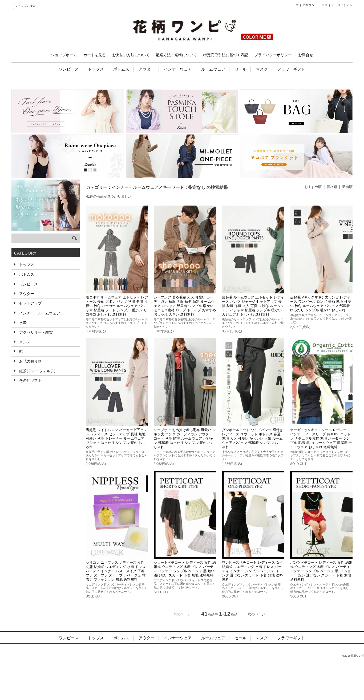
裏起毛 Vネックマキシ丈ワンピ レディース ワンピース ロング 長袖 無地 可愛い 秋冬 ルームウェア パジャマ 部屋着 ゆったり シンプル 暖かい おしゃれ (320, 303)
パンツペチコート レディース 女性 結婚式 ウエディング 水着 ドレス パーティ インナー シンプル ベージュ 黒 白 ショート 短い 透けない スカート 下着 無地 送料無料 (321, 571)
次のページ (256, 614)
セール (240, 69)
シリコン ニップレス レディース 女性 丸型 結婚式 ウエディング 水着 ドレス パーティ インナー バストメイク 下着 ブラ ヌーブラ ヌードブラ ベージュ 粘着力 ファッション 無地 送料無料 (115, 571)
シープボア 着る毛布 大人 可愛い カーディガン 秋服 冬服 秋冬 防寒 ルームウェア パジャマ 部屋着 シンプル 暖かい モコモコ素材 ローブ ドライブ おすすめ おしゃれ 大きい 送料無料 (185, 305)
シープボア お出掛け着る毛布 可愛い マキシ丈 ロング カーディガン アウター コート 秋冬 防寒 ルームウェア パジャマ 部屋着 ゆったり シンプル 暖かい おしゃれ (185, 438)
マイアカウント (307, 5)
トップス (96, 69)
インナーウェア (178, 69)
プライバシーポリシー (273, 55)
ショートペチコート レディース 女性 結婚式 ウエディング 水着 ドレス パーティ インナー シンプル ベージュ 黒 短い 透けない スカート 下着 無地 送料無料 (185, 568)
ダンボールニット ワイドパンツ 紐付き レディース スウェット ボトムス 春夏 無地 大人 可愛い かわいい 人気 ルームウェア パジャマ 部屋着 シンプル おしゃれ (252, 438)
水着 (22, 323)
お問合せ (305, 55)
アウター (147, 69)
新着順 (347, 187)
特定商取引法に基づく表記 (225, 55)
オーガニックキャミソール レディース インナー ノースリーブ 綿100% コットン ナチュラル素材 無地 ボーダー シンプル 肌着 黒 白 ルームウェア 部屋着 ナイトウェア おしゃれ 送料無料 (321, 438)
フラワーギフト (291, 69)
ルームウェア (213, 69)
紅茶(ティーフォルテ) (36, 371)
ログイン (327, 5)
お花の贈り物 (30, 361)
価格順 (332, 187)
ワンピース (69, 69)
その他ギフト (30, 380)
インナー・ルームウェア (39, 313)
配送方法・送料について (176, 55)
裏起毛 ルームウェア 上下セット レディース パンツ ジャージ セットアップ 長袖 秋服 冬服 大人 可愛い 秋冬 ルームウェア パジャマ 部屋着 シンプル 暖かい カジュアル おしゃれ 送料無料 (253, 305)
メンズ (24, 342)
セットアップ (30, 303)
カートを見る (94, 55)
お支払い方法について (130, 55)
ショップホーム (64, 55)
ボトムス (121, 69)
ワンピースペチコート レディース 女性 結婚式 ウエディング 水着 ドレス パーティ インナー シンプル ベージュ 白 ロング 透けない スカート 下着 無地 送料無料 (252, 571)
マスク (262, 69)
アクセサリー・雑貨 (35, 332)
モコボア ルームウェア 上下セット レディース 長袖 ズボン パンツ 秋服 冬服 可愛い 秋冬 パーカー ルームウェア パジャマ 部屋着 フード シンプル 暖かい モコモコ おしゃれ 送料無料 (117, 305)
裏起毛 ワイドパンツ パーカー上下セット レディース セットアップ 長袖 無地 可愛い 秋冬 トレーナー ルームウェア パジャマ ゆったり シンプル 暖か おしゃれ (116, 438)
